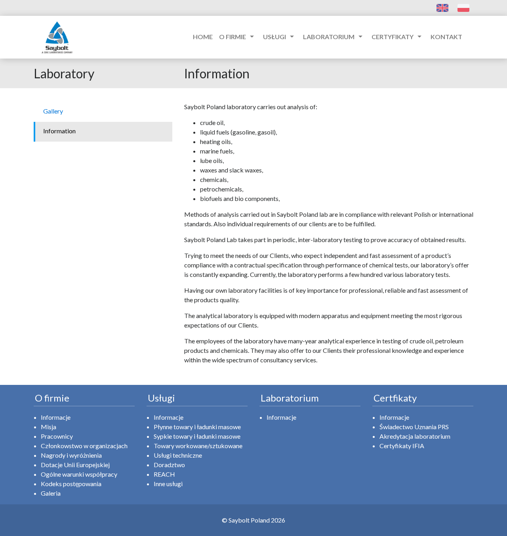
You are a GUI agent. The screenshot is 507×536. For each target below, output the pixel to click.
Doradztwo (169, 464)
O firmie (238, 36)
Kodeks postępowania (71, 483)
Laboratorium (334, 36)
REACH (164, 474)
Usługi (280, 36)
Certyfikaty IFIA (401, 445)
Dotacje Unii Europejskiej (75, 464)
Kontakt (446, 36)
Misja (48, 426)
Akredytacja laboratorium (414, 436)
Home (203, 36)
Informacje (56, 417)
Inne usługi (168, 483)
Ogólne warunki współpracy (79, 474)
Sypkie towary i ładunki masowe (197, 436)
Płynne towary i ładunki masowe (197, 426)
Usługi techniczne (178, 455)
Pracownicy (57, 436)
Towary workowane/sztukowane (198, 445)
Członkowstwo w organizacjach (84, 445)
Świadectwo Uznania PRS (414, 426)
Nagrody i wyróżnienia (71, 455)
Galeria (51, 493)
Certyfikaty (398, 36)
